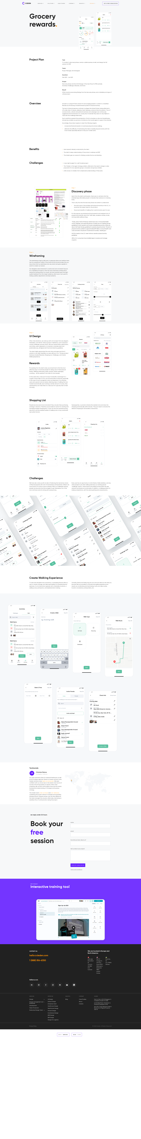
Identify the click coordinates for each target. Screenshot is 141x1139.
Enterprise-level (52, 1003)
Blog (66, 999)
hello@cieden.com (38, 955)
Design (31, 999)
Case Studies (82, 999)
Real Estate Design (53, 1008)
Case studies (61, 3)
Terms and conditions (76, 869)
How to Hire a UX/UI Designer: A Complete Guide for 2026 (102, 1000)
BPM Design (51, 1015)
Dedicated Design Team (36, 1010)
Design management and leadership (36, 1002)
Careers (81, 1003)
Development (33, 1005)
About (80, 1001)
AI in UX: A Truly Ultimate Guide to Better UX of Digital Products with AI (103, 1008)
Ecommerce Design (53, 1013)
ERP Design (51, 1017)
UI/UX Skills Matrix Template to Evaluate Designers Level (102, 1003)
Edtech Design (52, 1001)
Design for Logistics (53, 1019)
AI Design (50, 999)
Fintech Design (52, 1010)
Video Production (34, 1008)
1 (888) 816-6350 (37, 960)
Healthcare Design (53, 1006)
